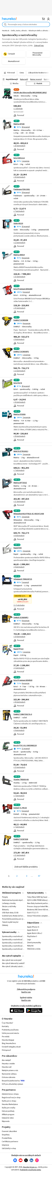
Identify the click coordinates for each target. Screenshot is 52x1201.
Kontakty (5, 1026)
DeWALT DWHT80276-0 (23, 714)
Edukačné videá (8, 1118)
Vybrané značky (9, 932)
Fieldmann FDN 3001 (22, 189)
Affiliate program (8, 1114)
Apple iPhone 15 (33, 927)
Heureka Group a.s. (30, 1167)
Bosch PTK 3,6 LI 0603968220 (25, 745)
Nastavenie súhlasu (9, 1074)
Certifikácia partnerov (10, 1141)
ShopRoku (6, 1135)
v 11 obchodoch (19, 501)
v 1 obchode (18, 108)
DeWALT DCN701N (21, 839)
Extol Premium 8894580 (23, 680)
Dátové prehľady (8, 1111)
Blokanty (5, 910)
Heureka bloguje (8, 1040)
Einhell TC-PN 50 (20, 808)
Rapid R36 (18, 548)
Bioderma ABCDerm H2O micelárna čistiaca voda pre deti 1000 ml (38, 910)
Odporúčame (33, 922)
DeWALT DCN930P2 (21, 351)
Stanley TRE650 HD (21, 779)
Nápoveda (5, 1121)
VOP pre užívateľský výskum (12, 1084)
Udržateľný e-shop (9, 1148)
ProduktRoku (7, 1138)
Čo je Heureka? (7, 1023)
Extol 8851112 (19, 158)
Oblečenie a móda (33, 949)
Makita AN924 (19, 255)
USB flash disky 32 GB (10, 913)
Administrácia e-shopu (10, 1094)
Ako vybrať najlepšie (11, 955)
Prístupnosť (6, 1050)
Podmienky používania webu (30, 1170)
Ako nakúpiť (6, 1060)
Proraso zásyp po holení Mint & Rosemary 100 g (38, 906)
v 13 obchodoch (19, 767)
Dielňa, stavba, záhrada (19, 31)
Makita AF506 (19, 124)
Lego (29, 939)
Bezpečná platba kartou (11, 1080)
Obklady (5, 925)
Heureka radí (6, 1067)
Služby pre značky (8, 1107)
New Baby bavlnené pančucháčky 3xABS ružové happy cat (38, 903)
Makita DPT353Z (20, 482)
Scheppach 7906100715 (23, 579)
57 (39, 876)
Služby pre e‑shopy (9, 1101)
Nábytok (30, 946)
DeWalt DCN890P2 (21, 617)
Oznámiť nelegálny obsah (11, 1047)
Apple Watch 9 (32, 930)
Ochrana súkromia (8, 1077)
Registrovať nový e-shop (11, 1097)
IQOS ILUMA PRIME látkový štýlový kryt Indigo (38, 900)
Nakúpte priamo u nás (10, 1070)
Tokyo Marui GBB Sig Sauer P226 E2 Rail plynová (38, 897)
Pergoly (5, 897)
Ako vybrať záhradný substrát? (13, 966)
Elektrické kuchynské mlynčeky (13, 900)
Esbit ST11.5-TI (32, 913)
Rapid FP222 (18, 649)
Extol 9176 (18, 383)
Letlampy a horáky (9, 903)
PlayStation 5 (32, 936)
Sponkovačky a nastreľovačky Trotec (13, 939)
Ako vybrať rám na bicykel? (12, 960)
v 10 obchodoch (19, 636)
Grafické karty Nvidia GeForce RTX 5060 (13, 916)
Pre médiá (5, 1036)
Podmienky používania (10, 1030)
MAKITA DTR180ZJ (21, 451)
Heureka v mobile (8, 1063)
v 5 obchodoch (19, 668)
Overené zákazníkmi (9, 1131)
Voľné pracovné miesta (10, 1033)
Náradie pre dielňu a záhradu (38, 31)
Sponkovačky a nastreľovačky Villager (13, 946)
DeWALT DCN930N (21, 320)
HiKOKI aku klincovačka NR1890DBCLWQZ (30, 92)
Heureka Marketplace (10, 1104)
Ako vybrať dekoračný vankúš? (13, 963)
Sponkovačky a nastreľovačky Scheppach (13, 936)
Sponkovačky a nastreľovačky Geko (13, 943)
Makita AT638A (20, 414)
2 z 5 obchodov (19, 605)
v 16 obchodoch (19, 177)
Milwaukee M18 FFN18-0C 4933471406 (29, 513)
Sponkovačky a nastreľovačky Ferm (13, 949)
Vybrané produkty (35, 892)
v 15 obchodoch (19, 277)
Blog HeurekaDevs (9, 1043)
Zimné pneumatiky (34, 943)
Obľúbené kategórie (11, 892)
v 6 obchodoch (19, 535)
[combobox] (26, 24)
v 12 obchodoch (19, 242)
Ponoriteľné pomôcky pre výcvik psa (13, 919)
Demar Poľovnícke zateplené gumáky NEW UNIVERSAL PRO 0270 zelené (38, 916)
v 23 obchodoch (19, 146)
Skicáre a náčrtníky (9, 906)
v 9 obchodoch (19, 339)
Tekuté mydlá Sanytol (10, 922)
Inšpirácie (5, 1145)
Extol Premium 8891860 (23, 289)
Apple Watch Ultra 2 (34, 933)
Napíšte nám (26, 992)
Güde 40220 (18, 223)
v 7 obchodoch (19, 211)
